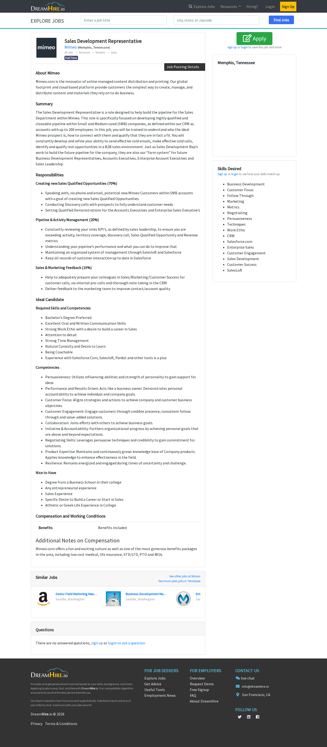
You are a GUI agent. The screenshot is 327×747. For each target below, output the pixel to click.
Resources (229, 6)
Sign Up (288, 6)
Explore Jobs (204, 6)
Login (270, 6)
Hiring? (252, 6)
